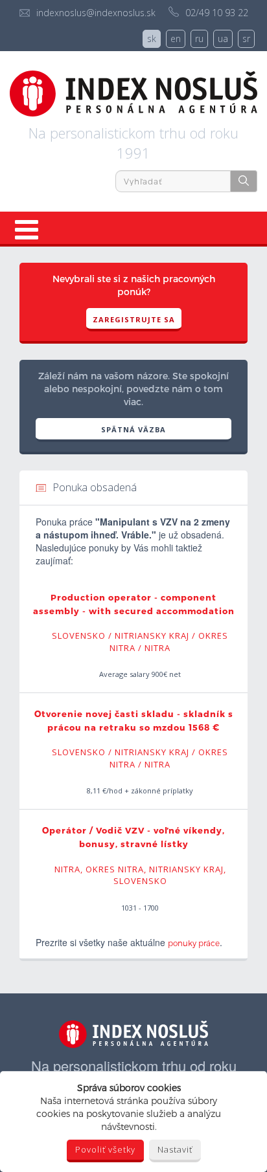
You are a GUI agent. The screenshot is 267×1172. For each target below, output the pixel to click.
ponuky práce (194, 942)
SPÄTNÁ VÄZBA (133, 429)
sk (151, 38)
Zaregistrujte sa (134, 319)
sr (246, 38)
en (175, 38)
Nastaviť (174, 1149)
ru (199, 38)
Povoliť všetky (105, 1149)
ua (223, 38)
